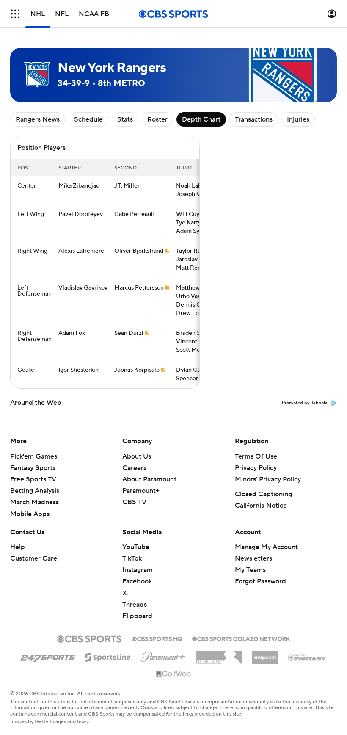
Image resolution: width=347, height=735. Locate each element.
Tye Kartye (190, 223)
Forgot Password (260, 581)
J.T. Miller (127, 186)
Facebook (137, 581)
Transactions (254, 119)
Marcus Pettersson (139, 288)
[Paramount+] (163, 655)
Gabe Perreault (134, 214)
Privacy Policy (256, 468)
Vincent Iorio (193, 341)
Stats (125, 119)
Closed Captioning (263, 494)
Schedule (88, 119)
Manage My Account (266, 547)
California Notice (261, 505)
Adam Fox (71, 333)
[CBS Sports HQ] (157, 638)
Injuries (298, 119)
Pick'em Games (33, 456)
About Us (136, 456)
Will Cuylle (191, 214)
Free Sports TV (33, 479)
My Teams (250, 570)
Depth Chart (201, 119)
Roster (157, 119)
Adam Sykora (193, 231)
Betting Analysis (34, 490)
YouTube (135, 547)
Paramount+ (141, 490)
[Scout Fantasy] (307, 657)
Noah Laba (190, 186)
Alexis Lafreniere (81, 251)
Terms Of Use (256, 456)
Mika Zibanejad (78, 186)
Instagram (137, 570)
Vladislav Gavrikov (82, 288)
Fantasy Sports (32, 468)
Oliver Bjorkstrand (138, 251)
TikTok (132, 558)
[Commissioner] (219, 654)
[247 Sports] (47, 656)
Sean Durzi (128, 333)
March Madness (34, 502)
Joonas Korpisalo (137, 370)
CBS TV (134, 502)
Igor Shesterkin (78, 370)
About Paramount (149, 479)
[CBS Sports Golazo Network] (241, 638)
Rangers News (38, 119)
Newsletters (253, 558)
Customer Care (33, 558)
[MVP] (265, 654)
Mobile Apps (30, 514)
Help (17, 547)
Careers (134, 468)
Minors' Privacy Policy (268, 479)
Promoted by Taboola (305, 403)
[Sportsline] (108, 656)
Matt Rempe (192, 268)
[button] (15, 14)
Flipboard (137, 616)
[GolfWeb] (173, 674)
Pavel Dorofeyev (80, 214)
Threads (134, 604)
